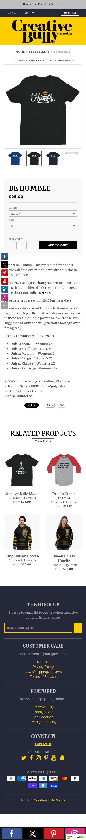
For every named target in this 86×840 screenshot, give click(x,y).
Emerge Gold (43, 712)
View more (43, 440)
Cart (72, 13)
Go (77, 627)
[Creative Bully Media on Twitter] (23, 758)
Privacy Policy (43, 667)
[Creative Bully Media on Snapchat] (62, 758)
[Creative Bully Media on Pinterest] (46, 758)
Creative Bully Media (22, 494)
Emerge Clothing (43, 722)
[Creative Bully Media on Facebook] (31, 758)
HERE (45, 293)
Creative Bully (43, 707)
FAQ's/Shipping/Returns (43, 672)
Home (20, 51)
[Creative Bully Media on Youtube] (53, 758)
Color (13, 208)
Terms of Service (43, 677)
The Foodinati (43, 717)
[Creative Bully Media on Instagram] (38, 758)
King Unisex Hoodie (22, 556)
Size (11, 220)
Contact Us (43, 744)
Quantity (15, 239)
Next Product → (61, 60)
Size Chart (43, 662)
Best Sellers (39, 51)
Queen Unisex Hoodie (63, 558)
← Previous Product (29, 60)
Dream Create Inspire (64, 496)
